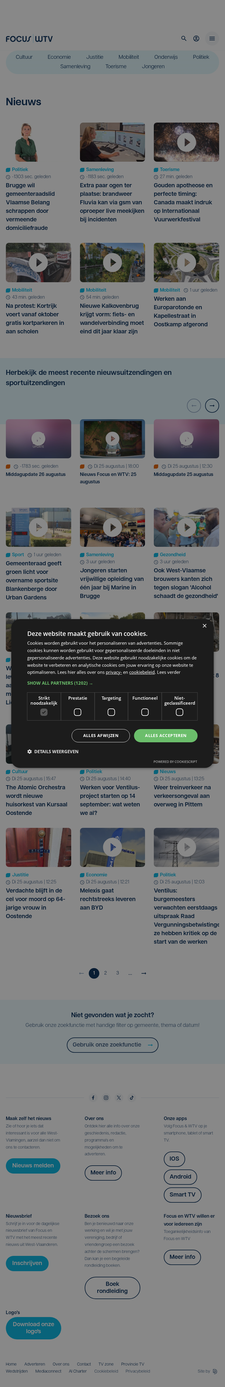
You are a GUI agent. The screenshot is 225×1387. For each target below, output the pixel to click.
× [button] (204, 626)
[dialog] (112, 693)
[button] (112, 683)
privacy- (114, 672)
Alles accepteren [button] (165, 735)
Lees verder (168, 672)
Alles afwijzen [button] (101, 735)
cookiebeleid (142, 672)
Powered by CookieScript (175, 761)
